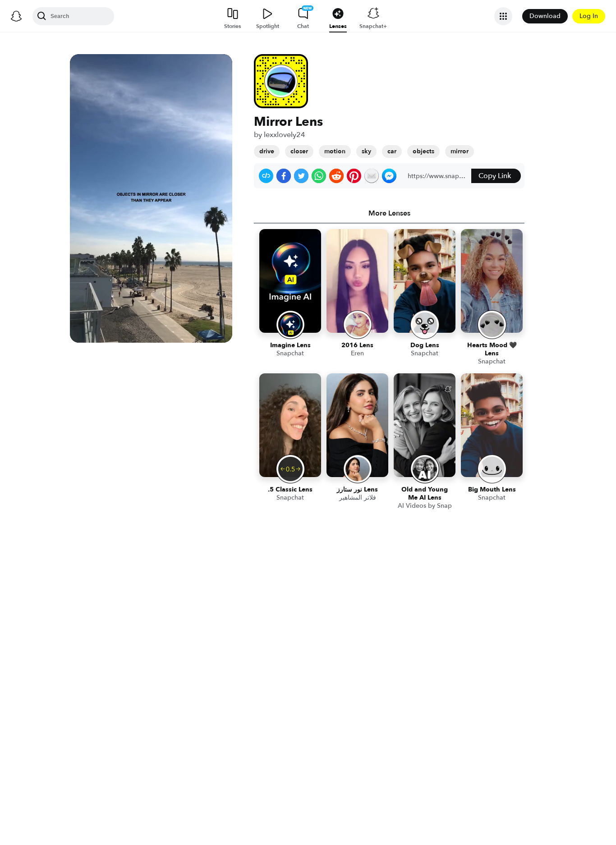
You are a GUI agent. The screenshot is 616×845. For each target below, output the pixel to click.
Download (545, 16)
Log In (588, 16)
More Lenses (389, 213)
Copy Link (494, 176)
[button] (266, 176)
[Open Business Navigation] (503, 16)
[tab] (389, 213)
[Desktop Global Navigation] (16, 16)
